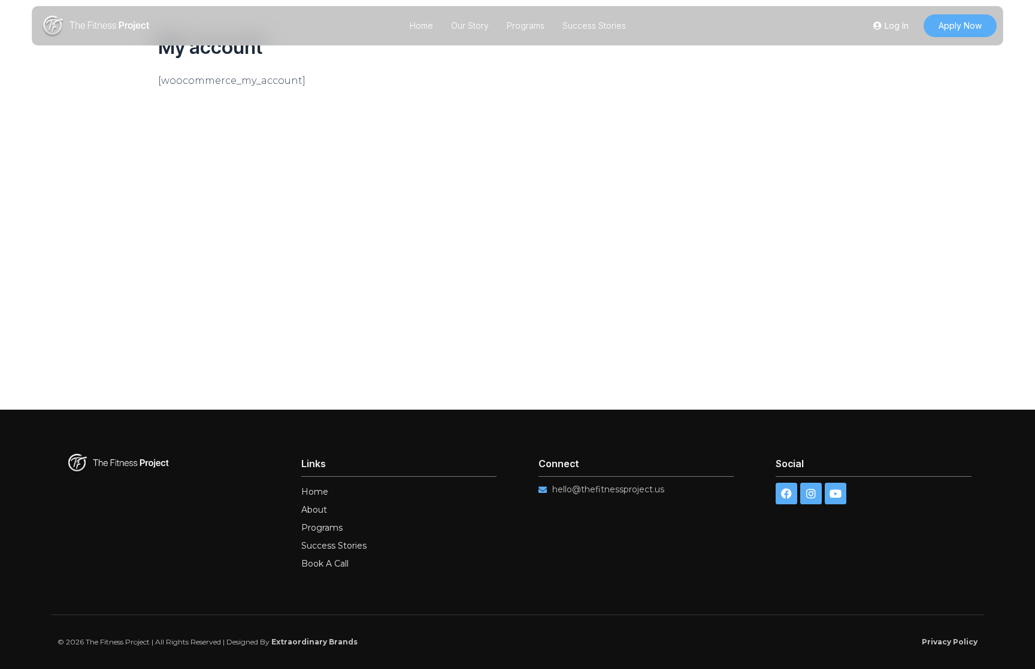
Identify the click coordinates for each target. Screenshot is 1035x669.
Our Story (470, 25)
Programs (525, 25)
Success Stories (594, 25)
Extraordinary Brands (314, 641)
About (314, 509)
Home (421, 25)
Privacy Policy (950, 641)
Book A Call (325, 563)
